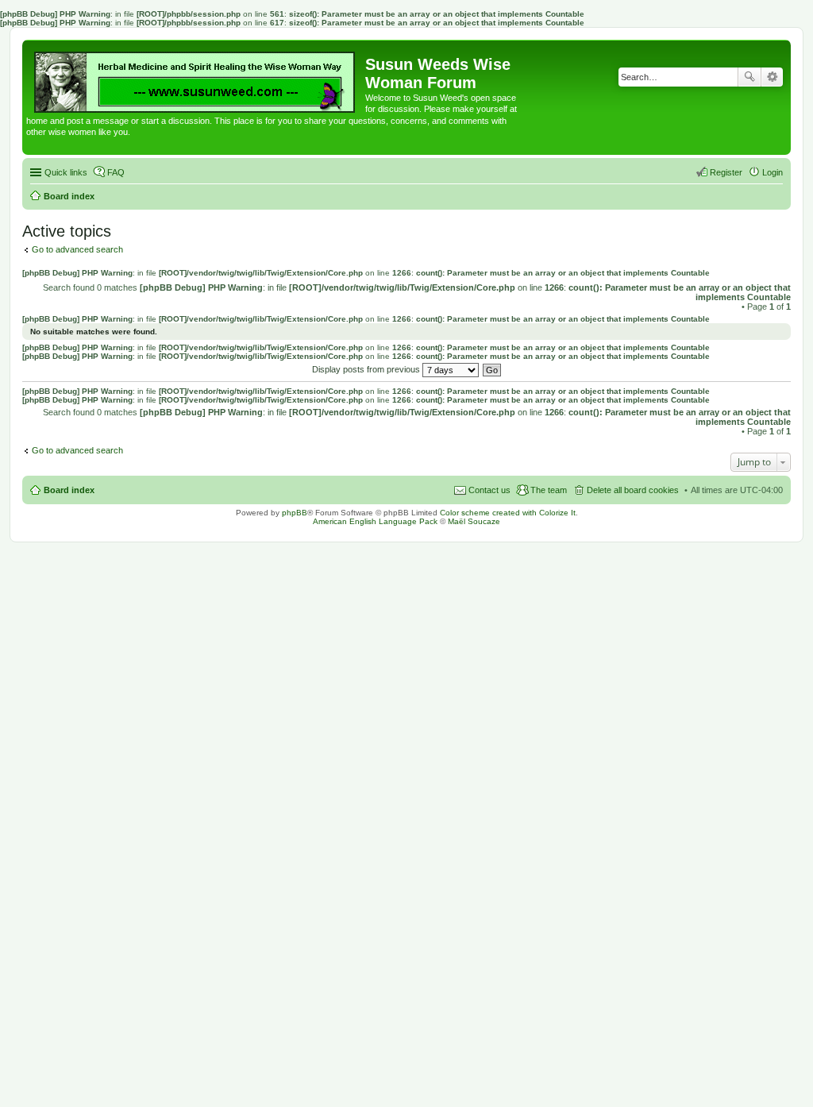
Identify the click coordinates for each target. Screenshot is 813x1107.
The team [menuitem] (548, 490)
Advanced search (772, 77)
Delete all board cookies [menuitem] (633, 490)
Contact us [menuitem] (489, 490)
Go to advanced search (77, 249)
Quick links (65, 172)
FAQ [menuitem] (116, 172)
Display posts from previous (367, 369)
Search (749, 77)
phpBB (294, 512)
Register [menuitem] (726, 172)
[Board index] (195, 78)
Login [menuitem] (772, 172)
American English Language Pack (375, 521)
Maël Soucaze (474, 521)
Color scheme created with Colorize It (508, 512)
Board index (69, 490)
